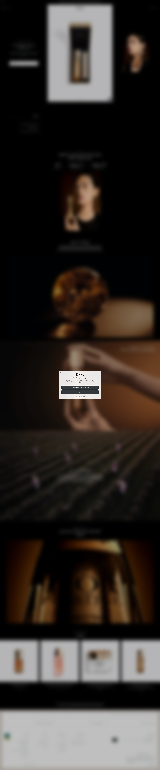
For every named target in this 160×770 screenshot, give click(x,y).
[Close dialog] (60, 372)
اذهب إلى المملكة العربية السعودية (80, 387)
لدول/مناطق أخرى (80, 396)
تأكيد (80, 392)
